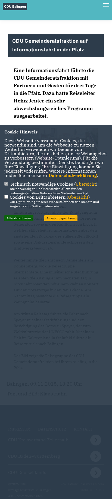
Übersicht (86, 184)
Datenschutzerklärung (73, 175)
